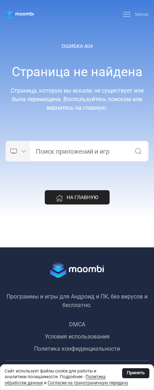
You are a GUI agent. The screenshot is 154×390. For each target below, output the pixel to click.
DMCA (77, 324)
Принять (136, 372)
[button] (136, 14)
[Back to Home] (19, 14)
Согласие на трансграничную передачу (88, 382)
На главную (82, 197)
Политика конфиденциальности (77, 348)
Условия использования (77, 336)
